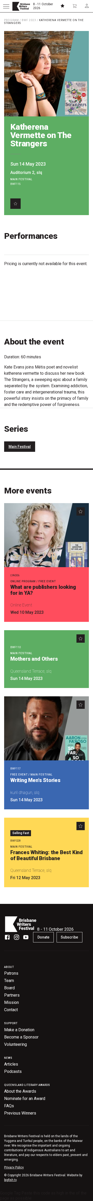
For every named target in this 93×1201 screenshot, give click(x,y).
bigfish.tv (10, 1180)
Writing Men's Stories (35, 780)
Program (11, 20)
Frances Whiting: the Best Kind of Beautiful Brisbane (46, 855)
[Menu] (6, 6)
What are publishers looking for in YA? (43, 590)
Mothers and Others (34, 659)
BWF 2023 (29, 20)
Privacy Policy (14, 1167)
